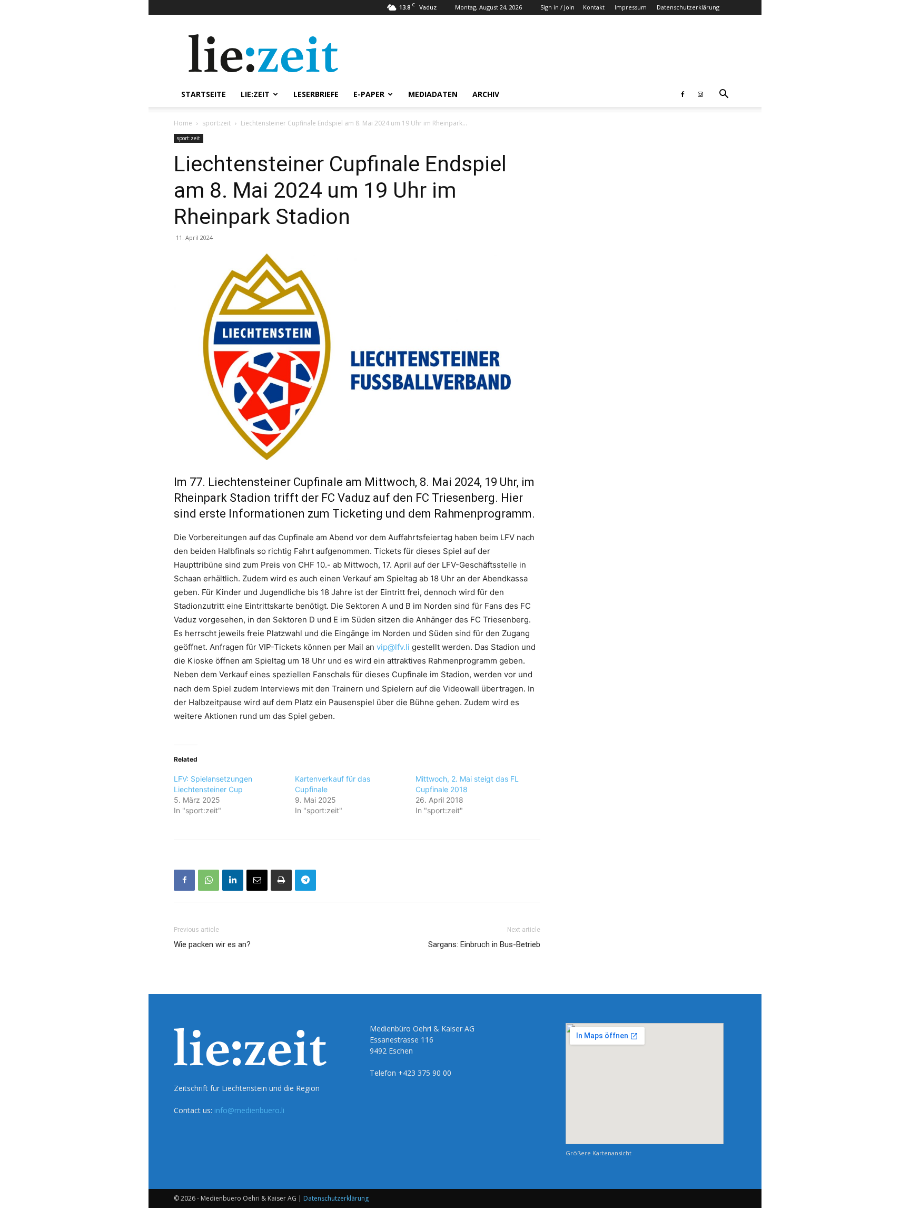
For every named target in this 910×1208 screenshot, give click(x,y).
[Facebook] (682, 94)
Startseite (203, 94)
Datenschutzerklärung (688, 7)
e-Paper (368, 94)
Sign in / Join (557, 7)
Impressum (631, 7)
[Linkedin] (232, 880)
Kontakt (594, 7)
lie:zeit (255, 94)
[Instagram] (700, 94)
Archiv (485, 94)
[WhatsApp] (208, 880)
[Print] (281, 880)
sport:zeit (216, 123)
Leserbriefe (316, 94)
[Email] (257, 880)
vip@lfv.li (393, 647)
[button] (723, 95)
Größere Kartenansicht (598, 1153)
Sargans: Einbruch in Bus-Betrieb (484, 944)
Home (183, 123)
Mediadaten (433, 94)
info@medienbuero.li (249, 1110)
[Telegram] (305, 880)
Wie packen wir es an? (212, 944)
